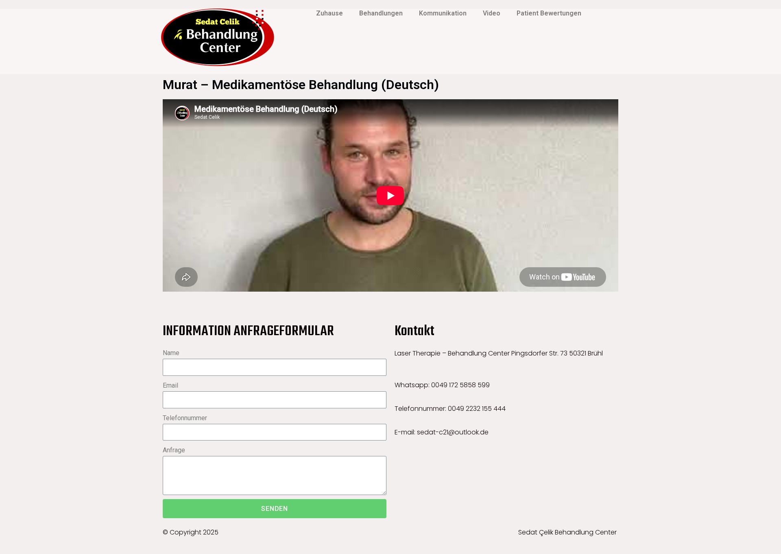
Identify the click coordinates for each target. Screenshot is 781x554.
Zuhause (329, 13)
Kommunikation (443, 13)
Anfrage (174, 450)
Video (491, 13)
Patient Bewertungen (549, 13)
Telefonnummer (185, 418)
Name (171, 353)
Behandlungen (381, 13)
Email (170, 385)
